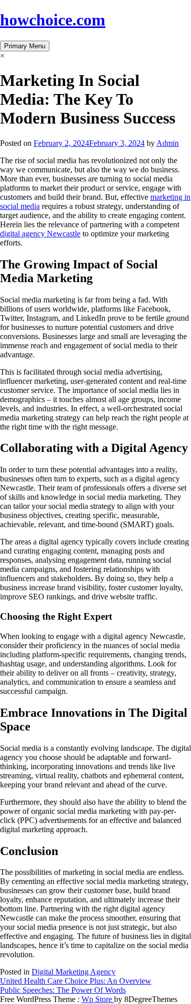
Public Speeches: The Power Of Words (63, 990)
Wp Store (97, 999)
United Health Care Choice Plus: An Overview (75, 981)
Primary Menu (24, 46)
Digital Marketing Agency (74, 971)
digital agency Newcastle (40, 233)
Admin (167, 143)
